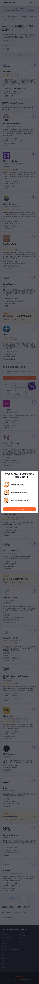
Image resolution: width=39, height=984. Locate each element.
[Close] (35, 473)
